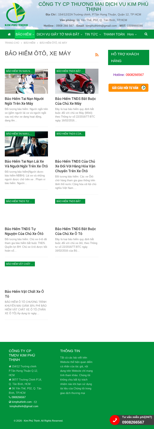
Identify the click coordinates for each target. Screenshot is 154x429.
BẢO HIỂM (23, 34)
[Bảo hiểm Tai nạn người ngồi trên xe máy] (26, 81)
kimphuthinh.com (22, 401)
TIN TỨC (91, 34)
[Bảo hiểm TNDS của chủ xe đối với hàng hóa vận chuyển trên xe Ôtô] (76, 143)
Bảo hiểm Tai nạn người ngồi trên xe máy (20, 71)
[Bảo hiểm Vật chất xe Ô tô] (26, 274)
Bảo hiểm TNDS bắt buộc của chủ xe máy (71, 71)
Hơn (130, 34)
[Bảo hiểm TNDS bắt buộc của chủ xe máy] (76, 81)
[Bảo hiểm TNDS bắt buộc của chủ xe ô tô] (76, 211)
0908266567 (135, 75)
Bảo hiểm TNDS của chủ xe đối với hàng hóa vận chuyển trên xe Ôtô (71, 133)
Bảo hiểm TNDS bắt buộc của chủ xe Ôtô (71, 201)
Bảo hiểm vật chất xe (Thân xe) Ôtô (20, 264)
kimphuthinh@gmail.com (24, 406)
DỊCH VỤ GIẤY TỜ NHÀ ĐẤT (58, 34)
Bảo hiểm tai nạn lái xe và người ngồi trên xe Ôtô (20, 133)
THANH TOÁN (114, 34)
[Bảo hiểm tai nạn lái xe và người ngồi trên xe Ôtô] (26, 143)
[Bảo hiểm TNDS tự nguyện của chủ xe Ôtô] (26, 211)
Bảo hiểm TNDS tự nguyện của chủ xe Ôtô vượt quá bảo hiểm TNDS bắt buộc (20, 201)
